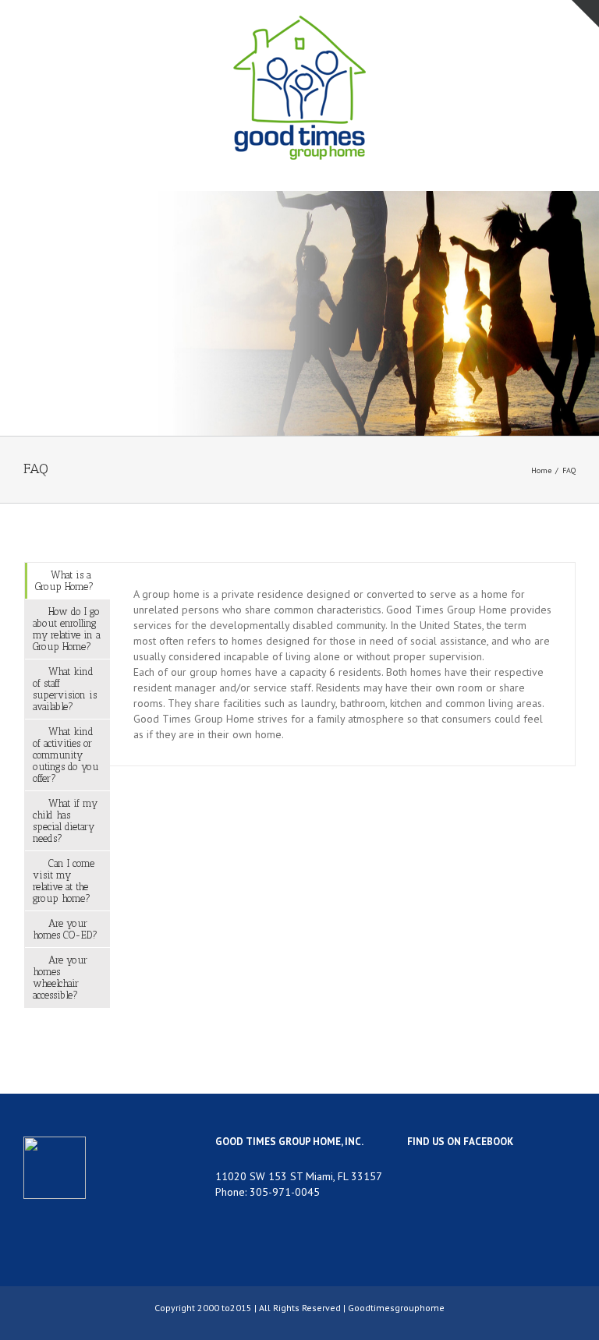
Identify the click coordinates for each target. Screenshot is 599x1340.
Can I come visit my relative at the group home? (63, 880)
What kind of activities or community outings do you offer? (66, 755)
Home (541, 470)
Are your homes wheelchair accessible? (60, 977)
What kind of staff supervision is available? (65, 689)
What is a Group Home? (64, 580)
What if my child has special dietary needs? (65, 820)
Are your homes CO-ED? (65, 929)
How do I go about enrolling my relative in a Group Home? (67, 629)
